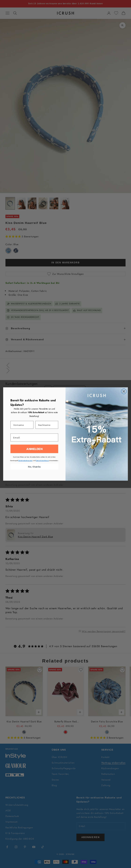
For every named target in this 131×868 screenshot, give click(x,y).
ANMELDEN (34, 449)
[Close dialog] (124, 391)
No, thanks (34, 467)
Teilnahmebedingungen (25, 461)
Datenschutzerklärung (42, 461)
